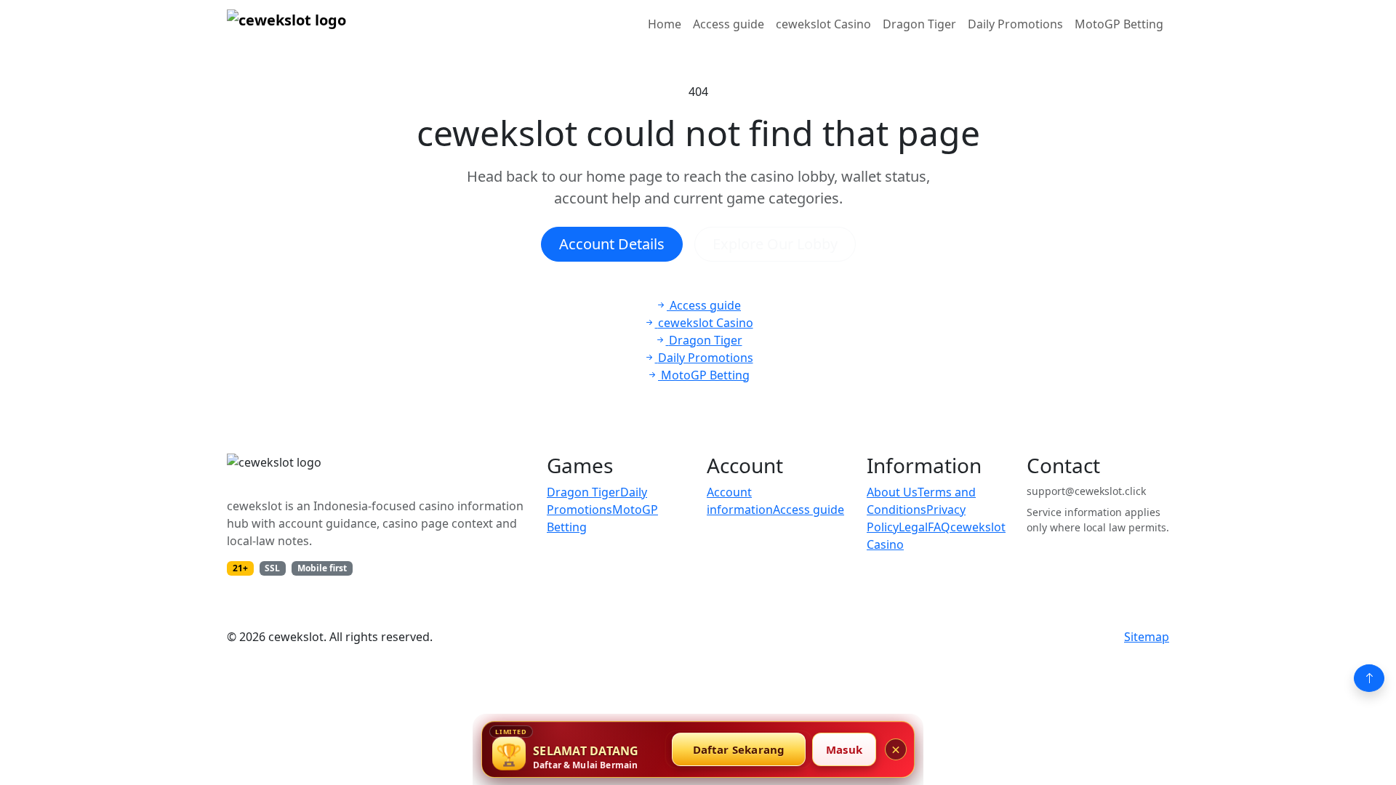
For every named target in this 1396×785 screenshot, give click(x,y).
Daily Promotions (1015, 24)
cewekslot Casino (823, 24)
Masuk (844, 749)
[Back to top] (1369, 678)
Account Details (612, 244)
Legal (913, 527)
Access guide (728, 24)
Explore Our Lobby (775, 244)
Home (664, 24)
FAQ (939, 527)
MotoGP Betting (1119, 24)
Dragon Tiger (919, 24)
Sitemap (1146, 637)
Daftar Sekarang (739, 749)
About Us (892, 492)
